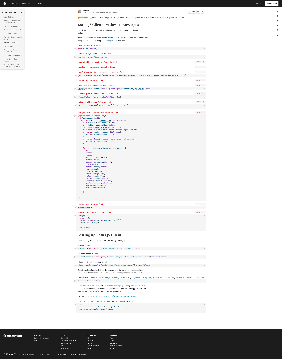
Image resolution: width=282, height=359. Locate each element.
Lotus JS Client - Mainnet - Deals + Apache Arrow (161, 18)
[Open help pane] (277, 35)
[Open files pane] (277, 11)
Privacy (41, 354)
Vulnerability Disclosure (78, 354)
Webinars (90, 340)
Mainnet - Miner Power (12, 26)
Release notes (65, 348)
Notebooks (13, 3)
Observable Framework (68, 340)
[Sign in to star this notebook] (198, 12)
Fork (193, 12)
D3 (62, 345)
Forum (89, 348)
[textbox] (141, 48)
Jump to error (200, 62)
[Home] (13, 342)
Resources (26, 3)
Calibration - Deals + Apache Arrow (11, 51)
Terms (61, 354)
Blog (88, 338)
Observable (65, 338)
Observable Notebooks (41, 338)
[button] (75, 22)
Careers (112, 340)
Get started (272, 3)
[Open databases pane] (277, 16)
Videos (89, 343)
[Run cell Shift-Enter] (204, 48)
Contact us (113, 343)
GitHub (112, 348)
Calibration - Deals (10, 33)
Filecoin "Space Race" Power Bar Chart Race (12, 65)
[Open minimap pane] (277, 21)
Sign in (259, 3)
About (112, 338)
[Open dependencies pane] (277, 25)
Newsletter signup (116, 345)
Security (49, 354)
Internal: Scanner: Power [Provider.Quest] (12, 21)
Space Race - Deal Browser (10, 60)
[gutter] (38, 25)
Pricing (39, 3)
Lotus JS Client (97, 18)
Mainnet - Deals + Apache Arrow (13, 38)
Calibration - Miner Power (13, 55)
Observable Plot (66, 343)
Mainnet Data (8, 46)
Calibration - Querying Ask (13, 30)
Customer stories (93, 345)
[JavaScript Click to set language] (75, 48)
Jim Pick (85, 11)
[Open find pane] (277, 30)
